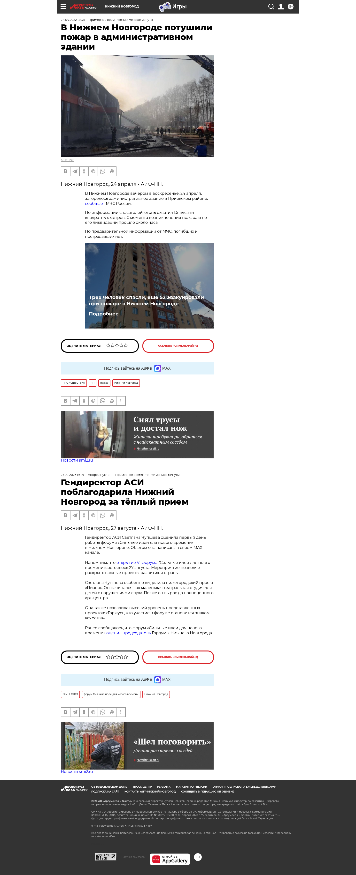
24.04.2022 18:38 (73, 20)
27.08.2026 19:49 (72, 475)
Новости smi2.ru (77, 460)
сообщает (95, 203)
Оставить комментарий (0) (178, 345)
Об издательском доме (109, 786)
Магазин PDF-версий (191, 786)
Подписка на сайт (105, 791)
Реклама (163, 786)
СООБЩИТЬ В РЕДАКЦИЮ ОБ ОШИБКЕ (207, 791)
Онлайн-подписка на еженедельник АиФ (244, 786)
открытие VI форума (136, 562)
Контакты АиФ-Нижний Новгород (150, 791)
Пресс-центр (142, 786)
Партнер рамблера (133, 856)
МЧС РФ (67, 160)
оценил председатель (128, 633)
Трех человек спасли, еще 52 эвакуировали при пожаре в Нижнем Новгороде (146, 300)
